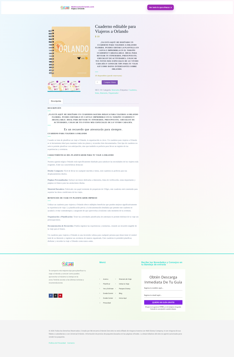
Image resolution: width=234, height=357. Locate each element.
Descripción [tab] (56, 101)
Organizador (113, 93)
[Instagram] (56, 296)
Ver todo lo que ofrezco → (160, 7)
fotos (97, 93)
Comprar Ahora (110, 82)
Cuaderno (132, 90)
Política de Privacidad (57, 343)
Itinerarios (116, 90)
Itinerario (103, 93)
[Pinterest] (60, 296)
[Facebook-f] (51, 296)
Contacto (71, 343)
